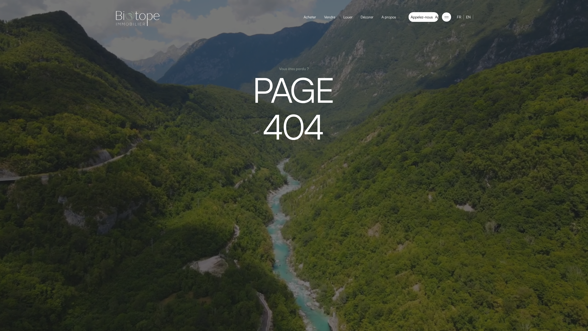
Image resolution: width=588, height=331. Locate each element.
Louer (348, 17)
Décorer (367, 17)
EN (468, 17)
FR (459, 17)
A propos (389, 17)
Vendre (329, 17)
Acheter (310, 17)
